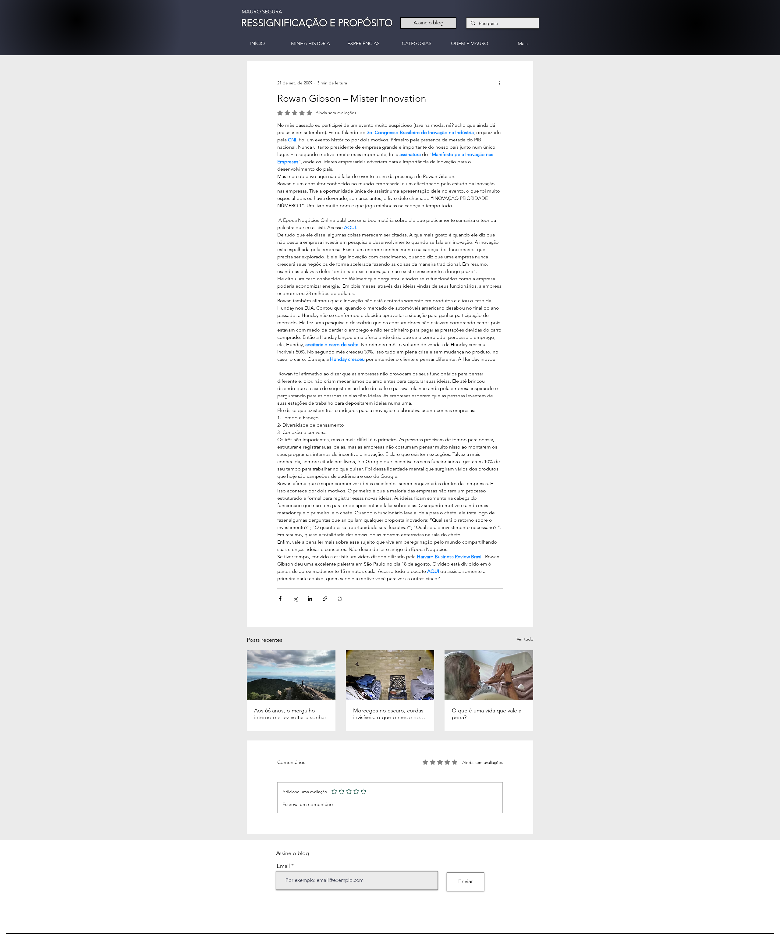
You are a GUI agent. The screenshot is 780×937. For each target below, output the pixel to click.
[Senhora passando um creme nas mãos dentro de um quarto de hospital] (489, 675)
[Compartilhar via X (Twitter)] (295, 599)
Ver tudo (525, 639)
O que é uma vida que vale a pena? (486, 714)
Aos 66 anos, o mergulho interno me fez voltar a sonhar (290, 714)
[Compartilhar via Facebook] (280, 599)
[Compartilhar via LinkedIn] (310, 599)
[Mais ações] (499, 83)
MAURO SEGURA (262, 12)
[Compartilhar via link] (325, 599)
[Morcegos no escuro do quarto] (390, 675)
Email (283, 866)
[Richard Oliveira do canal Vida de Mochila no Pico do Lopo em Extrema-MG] (291, 675)
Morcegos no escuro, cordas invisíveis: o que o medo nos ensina (388, 714)
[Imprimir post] (340, 599)
